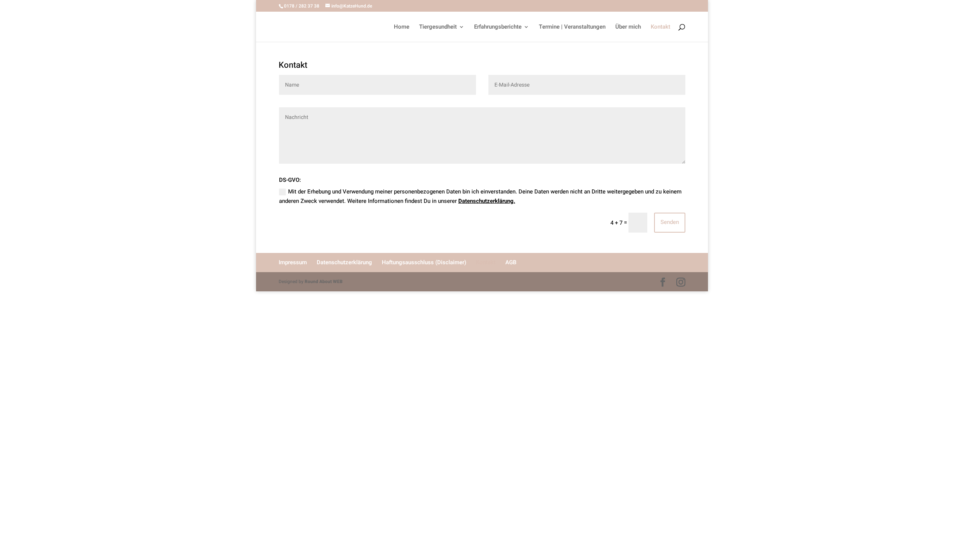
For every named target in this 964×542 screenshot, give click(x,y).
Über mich (628, 27)
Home (401, 27)
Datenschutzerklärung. (486, 201)
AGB (511, 262)
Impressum (293, 262)
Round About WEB (324, 281)
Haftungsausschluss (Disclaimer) (424, 262)
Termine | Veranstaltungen (572, 27)
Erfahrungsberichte (498, 27)
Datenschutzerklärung (344, 262)
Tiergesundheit (438, 27)
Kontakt (660, 27)
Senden (669, 222)
